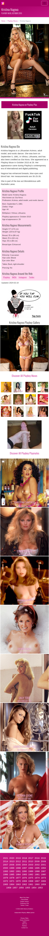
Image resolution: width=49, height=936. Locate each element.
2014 (5, 861)
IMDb (14, 277)
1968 (30, 881)
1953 (40, 887)
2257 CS (24, 924)
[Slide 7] (29, 368)
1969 (24, 881)
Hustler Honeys (24, 901)
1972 (5, 881)
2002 (37, 864)
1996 (30, 868)
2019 (18, 858)
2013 (11, 861)
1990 (24, 871)
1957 (15, 887)
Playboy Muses (13, 21)
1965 (5, 884)
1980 (43, 874)
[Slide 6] (26, 368)
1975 (30, 878)
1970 (18, 881)
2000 (5, 868)
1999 (11, 868)
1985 (11, 874)
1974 (37, 878)
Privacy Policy (24, 918)
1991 (18, 871)
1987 (43, 871)
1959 (43, 884)
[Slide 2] (12, 368)
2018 (24, 858)
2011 (24, 861)
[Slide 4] (19, 368)
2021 (5, 858)
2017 (30, 858)
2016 (37, 858)
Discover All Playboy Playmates (24, 453)
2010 (30, 861)
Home (3, 21)
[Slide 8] (33, 368)
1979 (5, 878)
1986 (5, 874)
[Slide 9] (36, 368)
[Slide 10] (40, 368)
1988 (37, 871)
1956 (21, 887)
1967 (37, 881)
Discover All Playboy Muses (24, 376)
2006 (11, 864)
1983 (24, 874)
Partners (24, 925)
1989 (30, 871)
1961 (30, 884)
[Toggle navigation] (44, 3)
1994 (43, 868)
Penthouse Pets (24, 903)
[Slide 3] (16, 368)
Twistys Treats (24, 905)
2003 (30, 864)
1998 (18, 868)
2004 (24, 864)
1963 (18, 884)
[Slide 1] (9, 368)
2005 (18, 864)
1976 (24, 878)
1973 (43, 878)
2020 (11, 858)
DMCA (24, 922)
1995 (37, 868)
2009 (37, 861)
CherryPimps (24, 899)
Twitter (31, 277)
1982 (30, 874)
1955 (27, 887)
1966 (43, 881)
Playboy (6, 277)
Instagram (23, 277)
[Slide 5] (22, 368)
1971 (11, 881)
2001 (43, 864)
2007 (5, 864)
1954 (33, 887)
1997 (24, 868)
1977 (18, 878)
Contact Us (24, 927)
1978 (11, 878)
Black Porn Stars (24, 897)
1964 (11, 884)
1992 (11, 871)
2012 (18, 861)
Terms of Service (24, 920)
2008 (43, 861)
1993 (5, 871)
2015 (43, 858)
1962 (24, 884)
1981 (37, 874)
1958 (8, 887)
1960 (37, 884)
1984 (18, 874)
